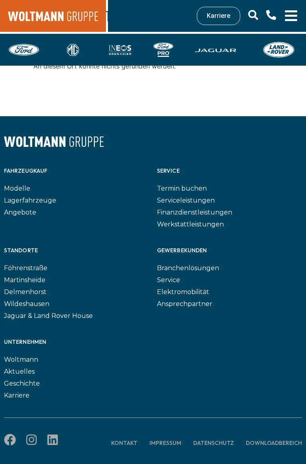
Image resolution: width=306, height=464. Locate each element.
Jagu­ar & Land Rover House (48, 316)
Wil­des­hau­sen (26, 304)
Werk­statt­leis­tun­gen (190, 224)
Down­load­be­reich (274, 442)
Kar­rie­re (16, 395)
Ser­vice (168, 280)
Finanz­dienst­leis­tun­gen (194, 212)
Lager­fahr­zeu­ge (30, 200)
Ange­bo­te (20, 212)
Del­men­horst (25, 292)
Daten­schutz (213, 442)
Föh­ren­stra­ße (25, 268)
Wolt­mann (21, 359)
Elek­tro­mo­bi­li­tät (183, 292)
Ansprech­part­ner (184, 304)
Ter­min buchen (182, 188)
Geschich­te (22, 383)
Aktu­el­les (19, 371)
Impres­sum (165, 442)
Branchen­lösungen (188, 268)
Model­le (17, 188)
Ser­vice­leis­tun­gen (186, 200)
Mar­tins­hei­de (24, 280)
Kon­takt (124, 442)
